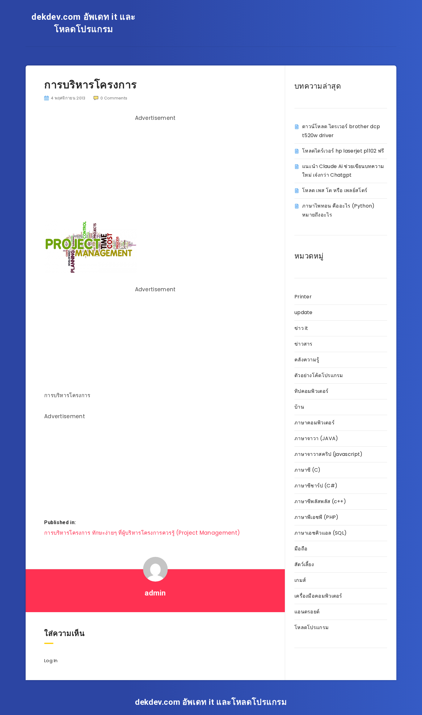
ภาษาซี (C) (307, 469)
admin (155, 593)
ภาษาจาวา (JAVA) (316, 438)
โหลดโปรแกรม (311, 627)
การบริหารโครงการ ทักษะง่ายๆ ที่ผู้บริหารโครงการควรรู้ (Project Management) (142, 532)
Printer (303, 296)
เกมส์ (300, 580)
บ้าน (299, 406)
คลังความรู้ (306, 359)
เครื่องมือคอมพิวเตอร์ (318, 595)
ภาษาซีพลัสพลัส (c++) (320, 501)
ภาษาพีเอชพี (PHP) (316, 517)
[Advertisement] (155, 167)
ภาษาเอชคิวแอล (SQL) (320, 532)
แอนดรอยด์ (306, 611)
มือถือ (300, 548)
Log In (51, 660)
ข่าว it (301, 328)
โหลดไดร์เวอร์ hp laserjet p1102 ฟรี (343, 150)
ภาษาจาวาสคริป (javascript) (328, 454)
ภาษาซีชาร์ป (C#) (315, 485)
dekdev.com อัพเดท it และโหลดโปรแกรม (84, 23)
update (303, 312)
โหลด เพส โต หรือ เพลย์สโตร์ (334, 190)
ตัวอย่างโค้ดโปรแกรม (318, 375)
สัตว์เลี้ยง (304, 564)
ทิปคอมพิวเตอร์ (311, 391)
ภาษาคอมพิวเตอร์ (314, 422)
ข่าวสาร (303, 343)
